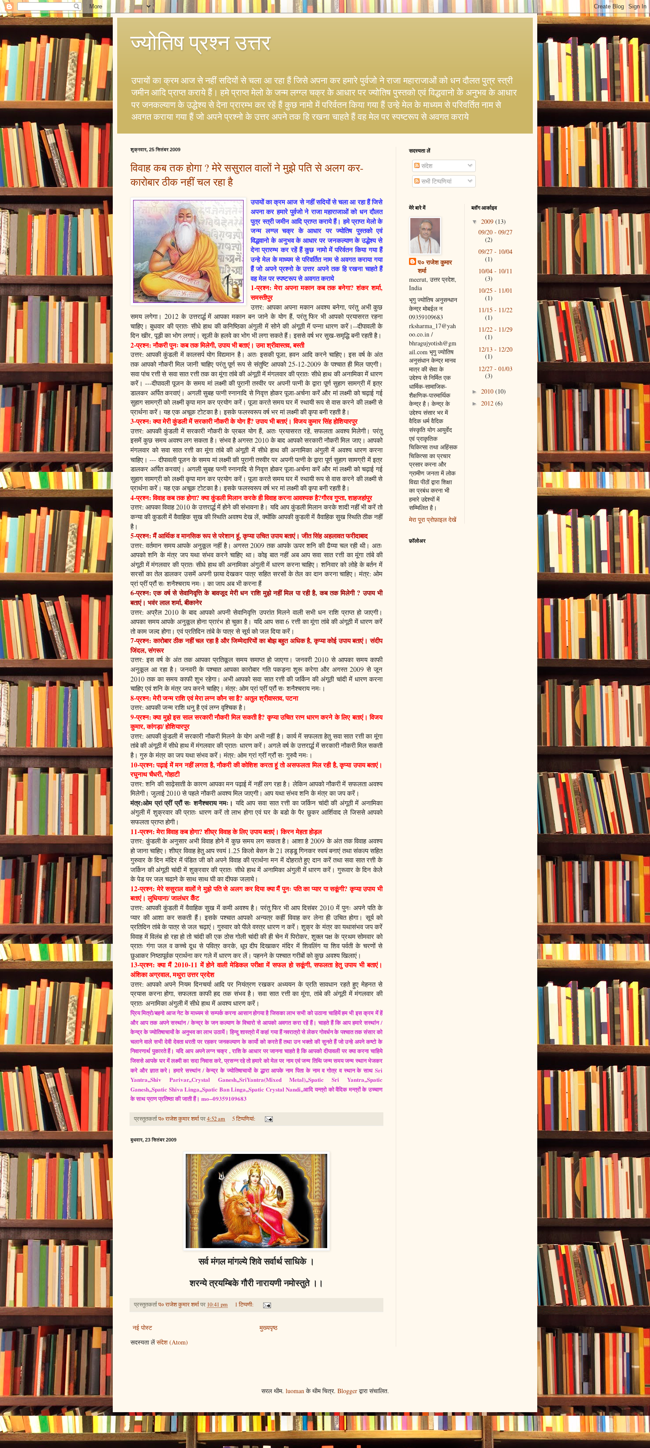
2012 (488, 403)
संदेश (426, 165)
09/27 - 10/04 (495, 251)
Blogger (347, 1391)
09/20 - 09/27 (495, 232)
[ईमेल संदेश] (268, 1118)
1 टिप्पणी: (245, 1304)
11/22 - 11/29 (495, 329)
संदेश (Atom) (172, 1342)
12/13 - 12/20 (495, 349)
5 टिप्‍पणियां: (244, 1118)
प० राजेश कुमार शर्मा (435, 266)
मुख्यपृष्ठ (268, 1327)
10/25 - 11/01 (495, 290)
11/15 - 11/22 (495, 310)
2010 (488, 391)
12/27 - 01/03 (495, 368)
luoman (295, 1391)
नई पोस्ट (142, 1327)
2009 (488, 221)
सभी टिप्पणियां (435, 181)
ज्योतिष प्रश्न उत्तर (200, 41)
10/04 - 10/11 (495, 271)
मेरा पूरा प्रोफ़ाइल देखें (432, 519)
